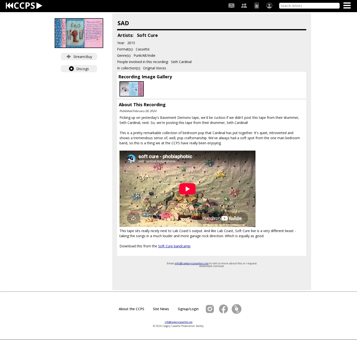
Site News (161, 309)
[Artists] (244, 5)
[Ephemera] (257, 5)
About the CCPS (131, 309)
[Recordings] (231, 5)
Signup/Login (188, 309)
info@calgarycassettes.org (192, 263)
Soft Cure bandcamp (174, 246)
